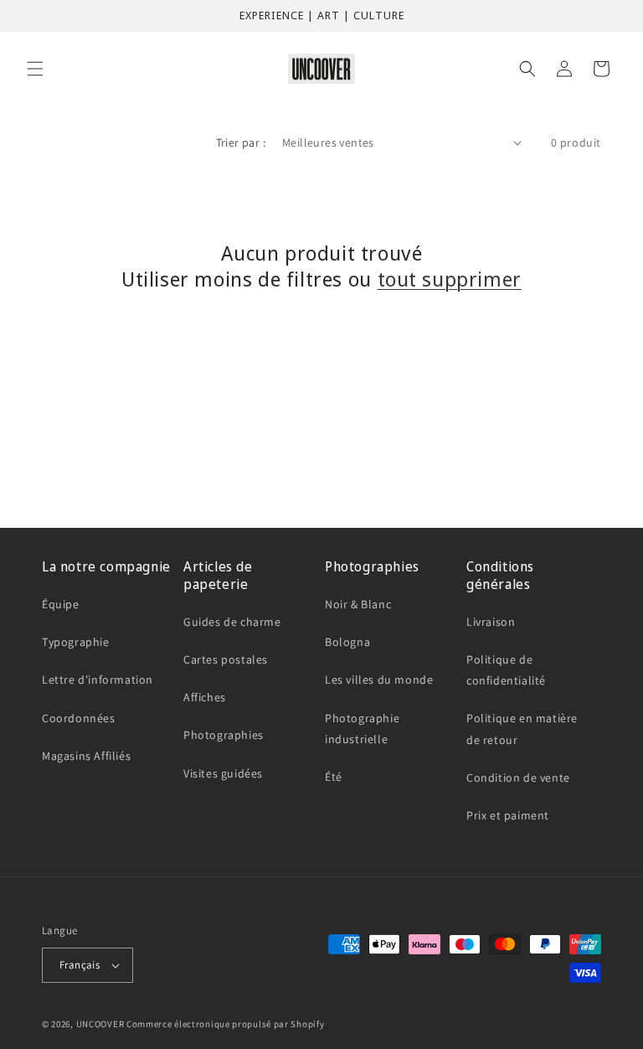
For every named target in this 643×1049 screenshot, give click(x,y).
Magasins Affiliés (86, 755)
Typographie (76, 641)
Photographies (223, 734)
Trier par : (240, 142)
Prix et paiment (507, 815)
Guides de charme (232, 621)
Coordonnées (79, 718)
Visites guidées (223, 773)
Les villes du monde (379, 679)
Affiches (204, 697)
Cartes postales (225, 659)
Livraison (490, 621)
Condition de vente (518, 777)
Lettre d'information (97, 679)
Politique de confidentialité (506, 670)
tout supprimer (450, 279)
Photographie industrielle (362, 729)
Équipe (61, 604)
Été (333, 776)
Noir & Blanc (358, 604)
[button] (35, 68)
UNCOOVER (100, 1024)
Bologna (347, 641)
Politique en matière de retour (522, 729)
